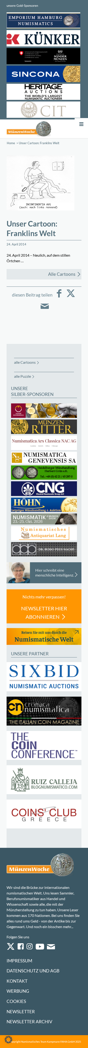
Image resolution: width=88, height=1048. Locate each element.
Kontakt (17, 981)
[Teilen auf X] (70, 296)
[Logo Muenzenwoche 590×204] (29, 128)
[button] (8, 1039)
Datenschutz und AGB (33, 970)
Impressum (19, 960)
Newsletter (21, 1011)
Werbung (18, 991)
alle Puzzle (22, 376)
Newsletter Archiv (29, 1021)
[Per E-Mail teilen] (44, 309)
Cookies (16, 1001)
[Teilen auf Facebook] (59, 296)
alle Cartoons (25, 362)
